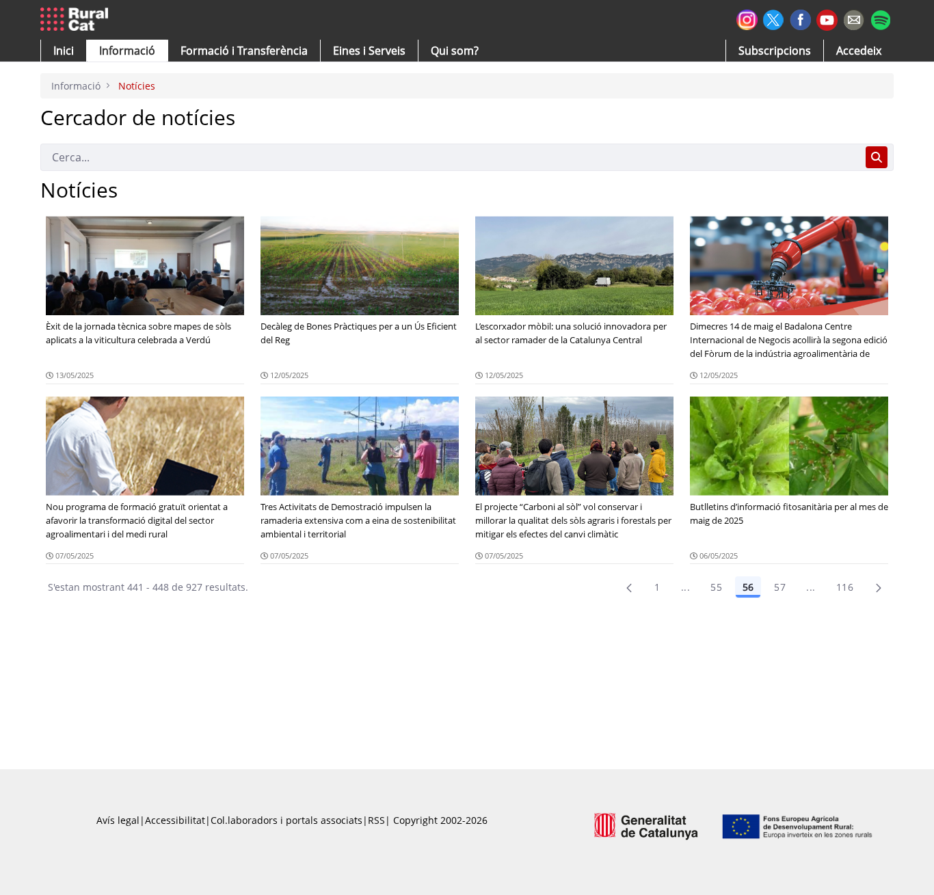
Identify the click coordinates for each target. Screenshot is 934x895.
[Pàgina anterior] (629, 587)
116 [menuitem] (844, 586)
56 (748, 586)
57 (780, 586)
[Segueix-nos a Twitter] (773, 18)
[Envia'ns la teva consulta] (853, 18)
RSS (376, 820)
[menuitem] (244, 51)
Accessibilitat (175, 820)
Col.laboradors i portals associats (286, 820)
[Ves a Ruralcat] (77, 20)
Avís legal (117, 820)
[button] (63, 51)
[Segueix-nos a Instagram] (747, 18)
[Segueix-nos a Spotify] (880, 18)
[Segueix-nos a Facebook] (800, 18)
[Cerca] (877, 157)
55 (716, 586)
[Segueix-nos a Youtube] (827, 18)
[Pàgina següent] (878, 587)
